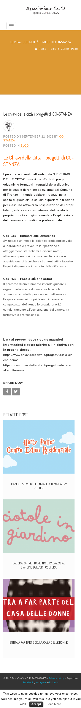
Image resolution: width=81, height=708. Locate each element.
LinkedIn (54, 682)
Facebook (27, 682)
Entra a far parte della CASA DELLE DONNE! (39, 642)
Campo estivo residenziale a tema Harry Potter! (39, 486)
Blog (53, 48)
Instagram (41, 682)
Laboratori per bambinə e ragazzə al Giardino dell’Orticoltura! (39, 565)
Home (42, 48)
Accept (36, 704)
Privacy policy (56, 678)
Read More (53, 704)
